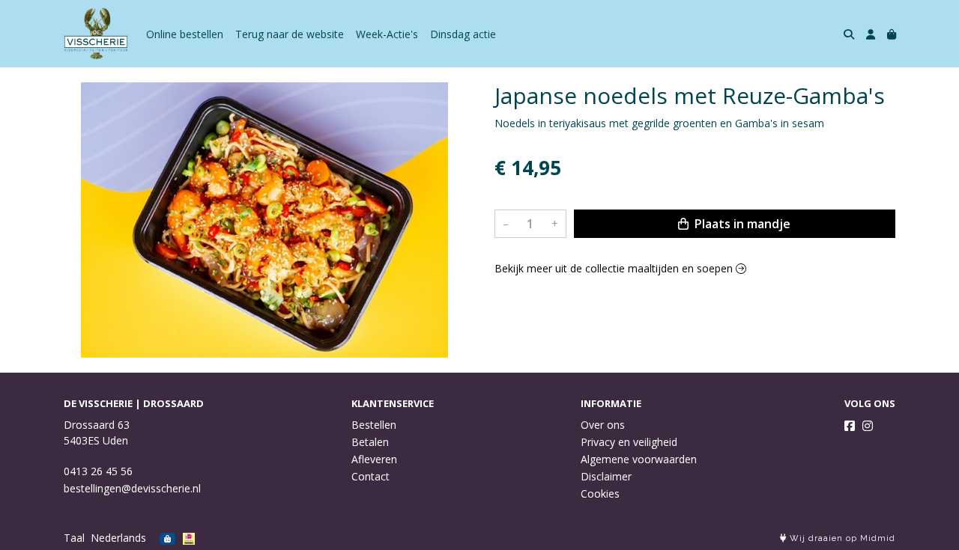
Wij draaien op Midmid (841, 538)
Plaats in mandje (741, 224)
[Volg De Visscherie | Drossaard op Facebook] (849, 426)
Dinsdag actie (463, 34)
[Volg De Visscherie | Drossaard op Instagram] (867, 426)
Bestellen (373, 425)
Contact (370, 476)
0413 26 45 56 (98, 471)
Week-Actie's (387, 34)
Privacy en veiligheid (629, 442)
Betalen (370, 442)
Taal (74, 538)
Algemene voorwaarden (639, 459)
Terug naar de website (289, 34)
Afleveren (374, 459)
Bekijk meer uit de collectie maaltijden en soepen (615, 268)
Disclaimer (606, 476)
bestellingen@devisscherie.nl (132, 488)
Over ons (603, 425)
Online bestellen (184, 34)
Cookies (600, 493)
